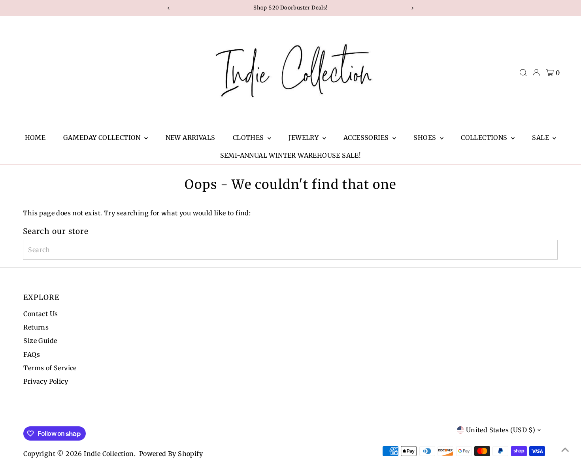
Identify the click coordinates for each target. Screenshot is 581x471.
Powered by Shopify (171, 454)
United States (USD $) (500, 430)
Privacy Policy (45, 381)
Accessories (366, 137)
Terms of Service (49, 368)
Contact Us (40, 314)
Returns (36, 327)
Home (35, 137)
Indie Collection (109, 454)
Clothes (249, 137)
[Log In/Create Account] (536, 72)
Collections (485, 137)
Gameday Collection (103, 137)
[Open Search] (523, 72)
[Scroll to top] (565, 449)
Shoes (425, 137)
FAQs (31, 354)
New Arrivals (190, 137)
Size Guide (40, 341)
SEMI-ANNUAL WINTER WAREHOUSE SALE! (290, 155)
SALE (541, 137)
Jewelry (304, 137)
